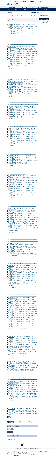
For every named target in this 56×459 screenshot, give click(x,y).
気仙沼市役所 (12, 4)
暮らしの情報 (14, 7)
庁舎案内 (38, 451)
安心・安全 (10, 9)
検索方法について (39, 12)
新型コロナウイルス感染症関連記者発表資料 (41, 15)
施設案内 (45, 451)
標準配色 (30, 1)
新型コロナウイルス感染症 (29, 15)
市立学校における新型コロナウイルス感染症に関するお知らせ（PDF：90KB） (23, 253)
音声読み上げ (16, 1)
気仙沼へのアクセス (33, 451)
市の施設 (45, 9)
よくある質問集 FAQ (33, 454)
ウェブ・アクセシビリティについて (22, 448)
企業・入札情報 (28, 7)
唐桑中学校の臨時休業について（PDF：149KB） (18, 243)
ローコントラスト (33, 1)
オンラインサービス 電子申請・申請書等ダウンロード (38, 452)
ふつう (16, 439)
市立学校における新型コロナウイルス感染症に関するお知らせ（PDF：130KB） (23, 154)
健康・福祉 (26, 9)
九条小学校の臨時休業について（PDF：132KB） (18, 131)
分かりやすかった (11, 443)
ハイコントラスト (32, 1)
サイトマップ (37, 448)
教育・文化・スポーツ (36, 9)
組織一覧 (42, 451)
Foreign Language (23, 1)
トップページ (9, 15)
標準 (40, 1)
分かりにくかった (21, 443)
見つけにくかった (21, 439)
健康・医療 (22, 15)
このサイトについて (31, 448)
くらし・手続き (18, 9)
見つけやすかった (11, 439)
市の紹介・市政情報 (42, 7)
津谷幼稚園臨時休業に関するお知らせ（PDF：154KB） (19, 179)
